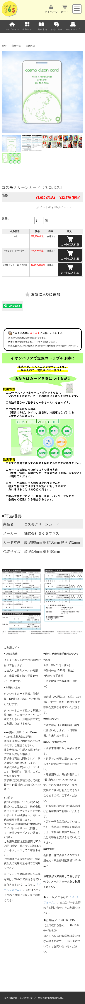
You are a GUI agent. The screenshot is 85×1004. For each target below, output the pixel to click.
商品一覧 (27, 29)
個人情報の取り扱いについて (18, 998)
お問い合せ (57, 29)
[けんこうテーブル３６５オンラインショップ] (10, 15)
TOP (4, 46)
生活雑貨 (30, 46)
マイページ (51, 12)
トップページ (12, 29)
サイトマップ (73, 29)
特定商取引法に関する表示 (51, 998)
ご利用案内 (41, 29)
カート (64, 12)
